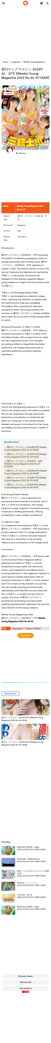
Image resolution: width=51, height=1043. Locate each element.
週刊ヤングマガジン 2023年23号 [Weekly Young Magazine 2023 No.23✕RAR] (25, 455)
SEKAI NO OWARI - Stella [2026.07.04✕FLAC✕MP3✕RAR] (31, 908)
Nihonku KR (25, 982)
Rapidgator (17, 628)
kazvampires (25, 988)
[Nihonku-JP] (25, 3)
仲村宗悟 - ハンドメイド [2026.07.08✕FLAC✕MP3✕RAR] (31, 884)
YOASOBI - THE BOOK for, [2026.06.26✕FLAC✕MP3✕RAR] (31, 860)
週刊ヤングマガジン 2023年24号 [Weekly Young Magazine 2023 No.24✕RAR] (25, 448)
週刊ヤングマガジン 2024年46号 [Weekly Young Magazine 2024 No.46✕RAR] (22, 719)
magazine (9, 94)
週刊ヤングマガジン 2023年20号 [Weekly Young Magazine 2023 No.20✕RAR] (25, 472)
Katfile (36, 628)
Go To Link (25, 635)
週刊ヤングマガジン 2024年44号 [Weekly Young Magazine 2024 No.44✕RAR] (22, 743)
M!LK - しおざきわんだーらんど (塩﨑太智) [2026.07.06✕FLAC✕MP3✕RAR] (33, 873)
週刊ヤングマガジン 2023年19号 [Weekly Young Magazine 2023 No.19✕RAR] (25, 479)
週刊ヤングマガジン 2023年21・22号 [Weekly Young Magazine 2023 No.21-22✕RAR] (23, 464)
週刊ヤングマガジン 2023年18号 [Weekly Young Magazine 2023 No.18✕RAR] (25, 486)
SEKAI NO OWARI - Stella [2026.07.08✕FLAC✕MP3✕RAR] (31, 848)
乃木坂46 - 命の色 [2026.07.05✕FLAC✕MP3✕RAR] (31, 896)
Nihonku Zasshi (25, 976)
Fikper (29, 628)
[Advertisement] (25, 32)
